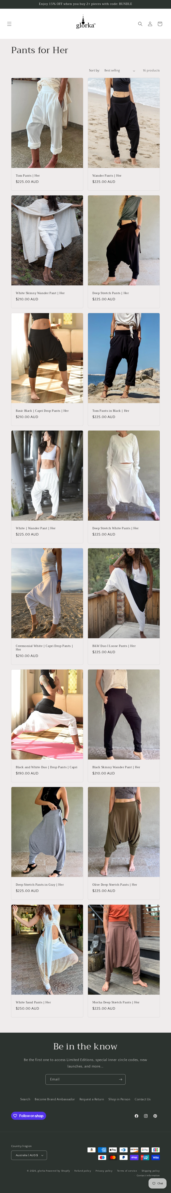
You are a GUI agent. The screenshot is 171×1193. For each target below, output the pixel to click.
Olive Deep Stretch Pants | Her (114, 885)
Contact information (148, 1175)
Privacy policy (104, 1171)
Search (25, 1099)
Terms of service (127, 1171)
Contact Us (143, 1099)
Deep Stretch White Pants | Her (115, 528)
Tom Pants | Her (28, 176)
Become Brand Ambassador (55, 1099)
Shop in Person (119, 1099)
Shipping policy (151, 1171)
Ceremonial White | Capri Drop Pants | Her (44, 648)
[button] (9, 24)
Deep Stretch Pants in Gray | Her (40, 885)
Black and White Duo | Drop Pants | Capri (46, 767)
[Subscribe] (120, 1079)
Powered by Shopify (58, 1171)
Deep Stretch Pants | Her (110, 293)
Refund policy (82, 1171)
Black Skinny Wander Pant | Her (116, 767)
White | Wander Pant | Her (36, 528)
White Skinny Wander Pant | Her (40, 293)
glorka (41, 1171)
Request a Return (91, 1099)
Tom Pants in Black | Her (110, 411)
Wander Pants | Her (107, 176)
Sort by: (94, 70)
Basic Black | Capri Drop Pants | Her (42, 411)
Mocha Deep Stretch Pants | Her (116, 1002)
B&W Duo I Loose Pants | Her (114, 646)
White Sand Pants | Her (33, 1002)
